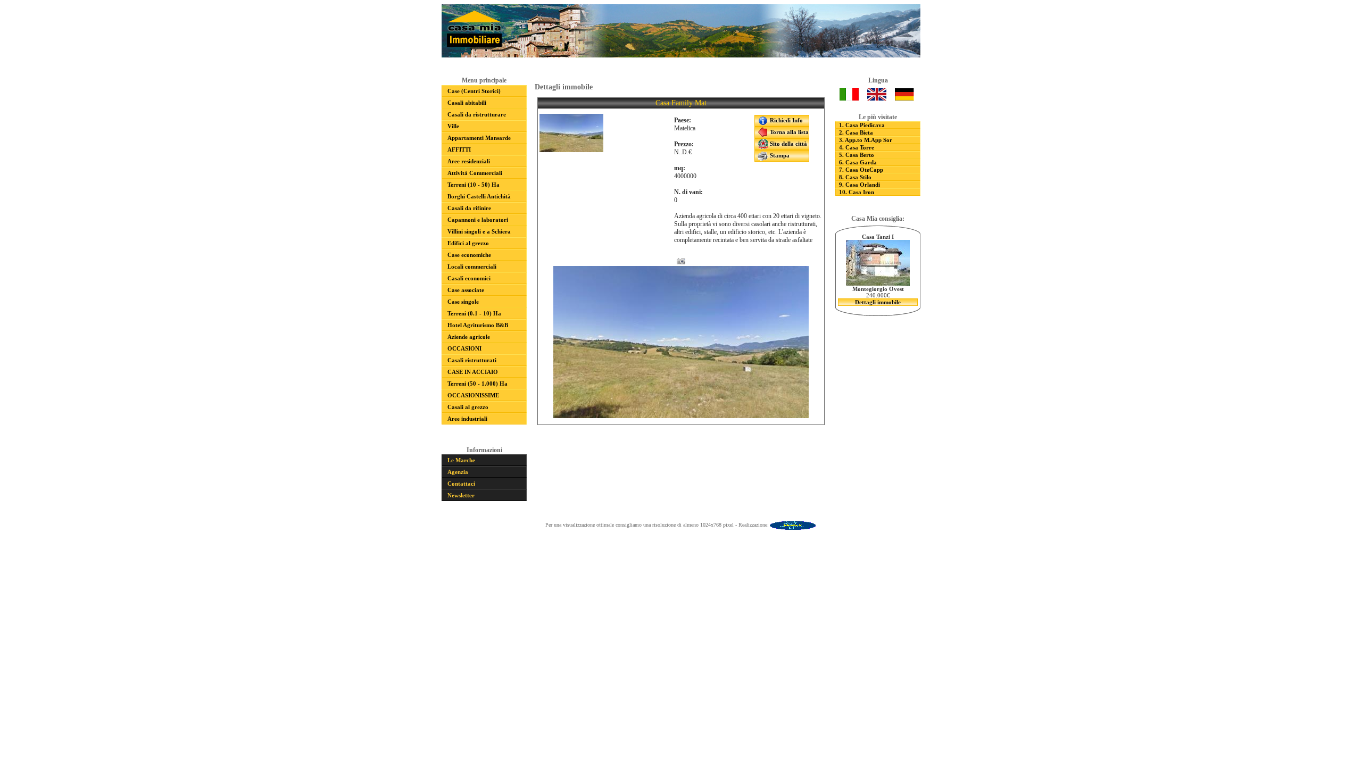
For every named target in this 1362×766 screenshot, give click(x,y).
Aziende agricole (468, 337)
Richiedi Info (785, 120)
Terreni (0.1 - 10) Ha (474, 313)
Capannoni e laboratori (477, 220)
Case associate (465, 290)
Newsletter (461, 495)
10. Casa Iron (856, 192)
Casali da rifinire (469, 208)
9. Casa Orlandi (859, 184)
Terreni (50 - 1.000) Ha (477, 383)
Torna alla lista (788, 132)
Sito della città (787, 143)
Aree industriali (467, 418)
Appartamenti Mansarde (479, 138)
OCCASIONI (464, 348)
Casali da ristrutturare (476, 114)
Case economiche (469, 255)
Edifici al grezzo (468, 243)
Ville (453, 126)
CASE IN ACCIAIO (472, 372)
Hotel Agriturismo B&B (477, 325)
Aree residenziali (468, 161)
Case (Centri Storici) (474, 91)
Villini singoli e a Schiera (479, 231)
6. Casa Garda (858, 162)
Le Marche (461, 460)
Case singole (463, 301)
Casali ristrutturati (471, 360)
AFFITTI (459, 149)
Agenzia (457, 472)
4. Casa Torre (856, 147)
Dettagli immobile (878, 302)
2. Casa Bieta (856, 132)
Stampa (779, 155)
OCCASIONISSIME (473, 395)
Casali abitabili (466, 102)
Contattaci (461, 483)
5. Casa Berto (856, 155)
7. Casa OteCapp (861, 169)
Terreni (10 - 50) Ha (473, 184)
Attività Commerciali (474, 173)
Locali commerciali (471, 266)
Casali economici (469, 278)
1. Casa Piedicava (862, 125)
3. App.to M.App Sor (865, 140)
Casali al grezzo (467, 407)
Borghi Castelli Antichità (479, 196)
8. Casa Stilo (855, 177)
